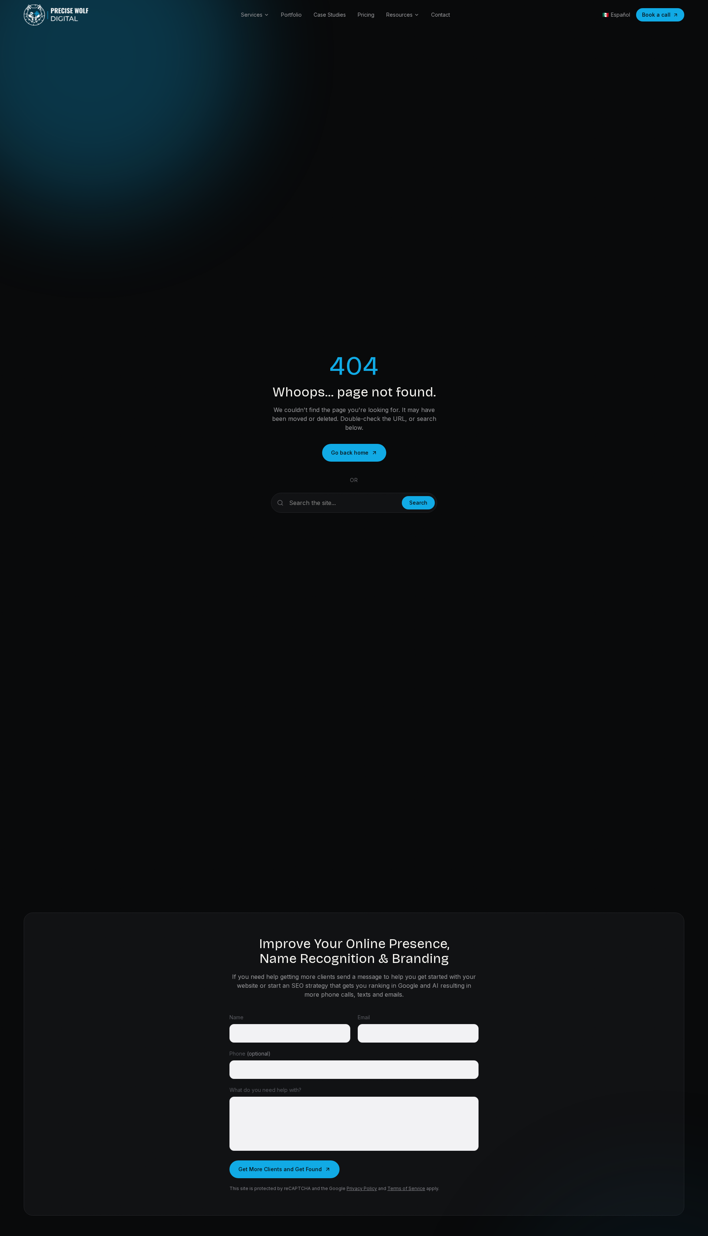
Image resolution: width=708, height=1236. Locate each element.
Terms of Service (406, 1188)
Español (616, 14)
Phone (250, 1053)
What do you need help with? (265, 1090)
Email (364, 1017)
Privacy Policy (362, 1188)
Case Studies (330, 14)
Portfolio (291, 14)
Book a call (656, 14)
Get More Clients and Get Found (280, 1169)
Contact (440, 14)
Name (236, 1017)
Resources (399, 14)
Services (251, 14)
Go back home (349, 452)
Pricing (366, 14)
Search (418, 502)
